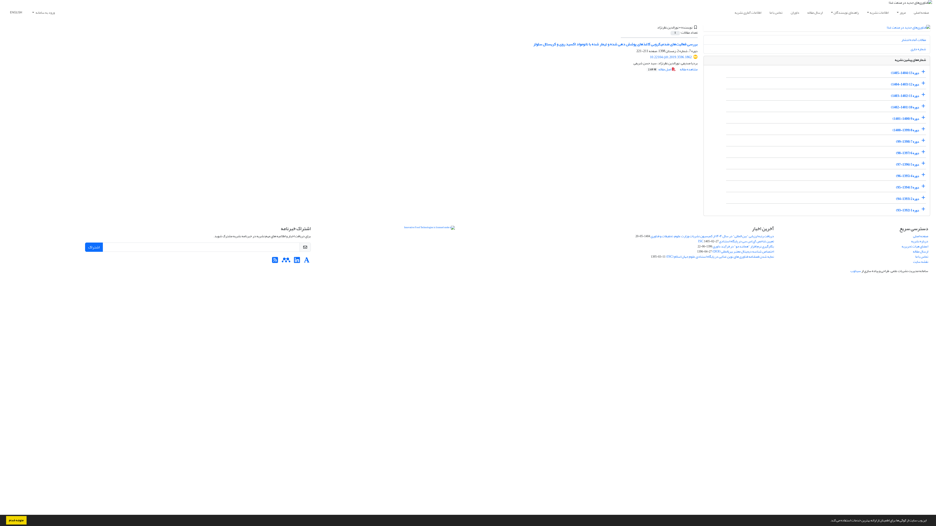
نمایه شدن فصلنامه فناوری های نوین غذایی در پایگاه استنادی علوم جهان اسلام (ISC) (720, 256)
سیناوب (855, 271)
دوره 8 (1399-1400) (906, 130)
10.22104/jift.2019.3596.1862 (671, 57)
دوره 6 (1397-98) (907, 153)
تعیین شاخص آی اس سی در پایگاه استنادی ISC (736, 241)
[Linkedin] (297, 261)
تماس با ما (776, 12)
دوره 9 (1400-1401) (906, 118)
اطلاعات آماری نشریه (748, 12)
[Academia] (307, 261)
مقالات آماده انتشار (913, 40)
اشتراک (94, 247)
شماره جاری (918, 49)
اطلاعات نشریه (879, 12)
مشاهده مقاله (689, 69)
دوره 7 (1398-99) (907, 141)
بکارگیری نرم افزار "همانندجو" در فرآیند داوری (743, 246)
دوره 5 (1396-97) (907, 164)
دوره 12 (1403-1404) (905, 84)
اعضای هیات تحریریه (915, 246)
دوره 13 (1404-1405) (905, 73)
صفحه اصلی (921, 12)
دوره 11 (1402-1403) (905, 96)
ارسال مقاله (815, 12)
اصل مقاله (660, 69)
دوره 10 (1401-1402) (905, 107)
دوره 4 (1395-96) (907, 176)
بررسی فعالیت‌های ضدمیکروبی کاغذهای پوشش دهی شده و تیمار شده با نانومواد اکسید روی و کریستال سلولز (615, 44)
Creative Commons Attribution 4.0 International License (466, 237)
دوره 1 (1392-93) (907, 210)
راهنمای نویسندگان (846, 12)
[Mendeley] (286, 261)
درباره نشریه (919, 241)
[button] (828, 521)
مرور (903, 12)
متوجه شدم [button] (16, 520)
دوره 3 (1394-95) (907, 187)
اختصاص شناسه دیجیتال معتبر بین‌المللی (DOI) (743, 251)
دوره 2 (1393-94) (907, 199)
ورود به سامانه (45, 12)
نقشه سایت (920, 261)
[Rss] (275, 261)
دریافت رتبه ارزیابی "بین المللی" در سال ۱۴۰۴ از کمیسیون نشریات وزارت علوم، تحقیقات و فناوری (712, 236)
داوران (795, 12)
